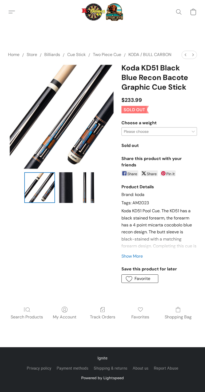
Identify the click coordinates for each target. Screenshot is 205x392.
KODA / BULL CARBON (149, 54)
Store (32, 54)
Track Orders (102, 317)
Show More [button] (132, 256)
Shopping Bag (178, 317)
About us (140, 368)
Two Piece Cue (107, 54)
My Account (64, 317)
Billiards (52, 54)
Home (13, 54)
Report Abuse (166, 368)
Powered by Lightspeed (102, 377)
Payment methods (72, 368)
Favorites (140, 317)
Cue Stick (76, 54)
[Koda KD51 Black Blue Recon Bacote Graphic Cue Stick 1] (67, 187)
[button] (102, 12)
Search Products (27, 317)
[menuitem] (185, 55)
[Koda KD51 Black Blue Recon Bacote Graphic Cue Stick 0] (39, 187)
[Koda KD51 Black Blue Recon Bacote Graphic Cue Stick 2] (89, 187)
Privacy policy (39, 368)
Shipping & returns (110, 368)
